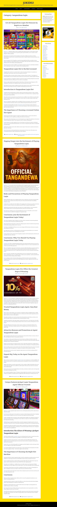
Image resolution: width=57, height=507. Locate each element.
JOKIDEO (28, 2)
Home (17, 8)
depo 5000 (44, 50)
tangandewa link (24, 134)
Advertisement (27, 8)
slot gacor (44, 76)
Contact (33, 8)
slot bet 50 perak (45, 73)
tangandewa (20, 134)
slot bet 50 (44, 51)
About (21, 8)
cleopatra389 (25, 27)
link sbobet (44, 75)
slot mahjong (45, 47)
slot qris (44, 66)
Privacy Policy (40, 8)
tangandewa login (21, 104)
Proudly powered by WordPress (22, 505)
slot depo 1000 (45, 46)
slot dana (44, 70)
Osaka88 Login (45, 49)
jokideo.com (6, 51)
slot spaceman (45, 57)
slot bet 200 (45, 65)
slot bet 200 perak (46, 69)
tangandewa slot (22, 135)
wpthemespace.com (37, 505)
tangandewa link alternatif (31, 134)
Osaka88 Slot (45, 67)
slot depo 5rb (45, 45)
